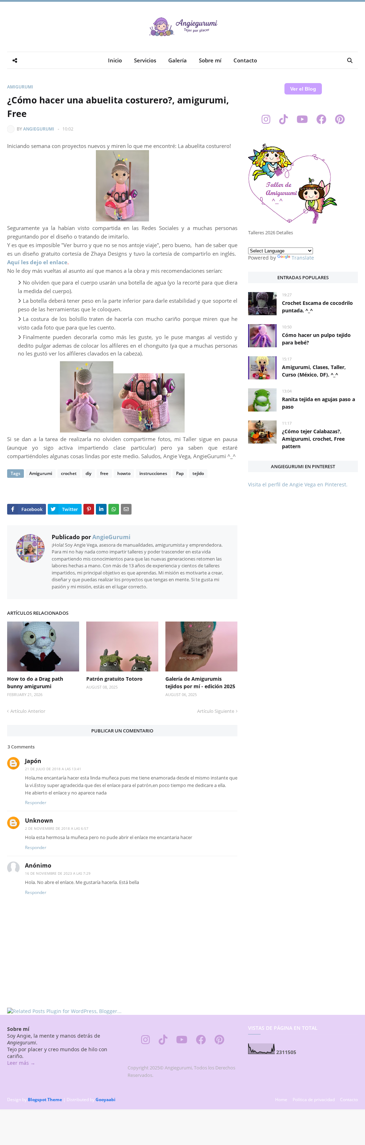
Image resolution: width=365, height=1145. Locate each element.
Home (281, 1100)
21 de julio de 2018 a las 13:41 (53, 768)
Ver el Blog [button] (303, 89)
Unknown (39, 820)
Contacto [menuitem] (245, 60)
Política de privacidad (314, 1100)
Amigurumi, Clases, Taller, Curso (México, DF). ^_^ (314, 371)
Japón (33, 761)
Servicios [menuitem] (145, 60)
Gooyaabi (105, 1100)
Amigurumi (20, 87)
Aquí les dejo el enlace (37, 262)
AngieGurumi (38, 129)
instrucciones (153, 473)
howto (123, 473)
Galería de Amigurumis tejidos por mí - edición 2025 (200, 682)
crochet (69, 473)
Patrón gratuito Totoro (114, 678)
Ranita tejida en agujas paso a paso (318, 403)
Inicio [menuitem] (115, 60)
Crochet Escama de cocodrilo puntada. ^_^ (317, 307)
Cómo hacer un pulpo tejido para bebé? (316, 339)
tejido (198, 473)
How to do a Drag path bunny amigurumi (35, 682)
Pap (180, 473)
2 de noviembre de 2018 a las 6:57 (56, 828)
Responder (35, 802)
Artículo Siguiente (215, 711)
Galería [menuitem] (177, 60)
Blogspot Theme (45, 1100)
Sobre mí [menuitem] (210, 60)
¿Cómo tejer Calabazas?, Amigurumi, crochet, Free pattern (313, 439)
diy (88, 473)
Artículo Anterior (27, 711)
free (104, 473)
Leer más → (21, 1062)
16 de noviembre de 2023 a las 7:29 (58, 873)
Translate (303, 257)
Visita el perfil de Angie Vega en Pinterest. (298, 484)
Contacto (349, 1100)
